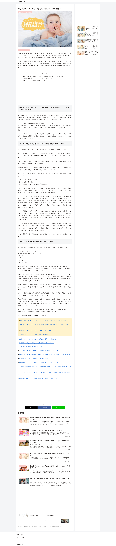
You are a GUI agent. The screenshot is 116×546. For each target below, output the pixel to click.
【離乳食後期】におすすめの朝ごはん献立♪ (31, 346)
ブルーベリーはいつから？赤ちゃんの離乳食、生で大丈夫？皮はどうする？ (39, 350)
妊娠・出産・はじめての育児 (24, 49)
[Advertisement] (45, 93)
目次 (43, 73)
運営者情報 (20, 535)
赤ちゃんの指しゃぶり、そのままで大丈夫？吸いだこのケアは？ (37, 330)
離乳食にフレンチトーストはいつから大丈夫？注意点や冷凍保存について (39, 339)
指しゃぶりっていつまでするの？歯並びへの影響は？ (34, 334)
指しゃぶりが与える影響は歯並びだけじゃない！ (36, 80)
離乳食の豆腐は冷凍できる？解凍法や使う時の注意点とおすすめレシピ (38, 378)
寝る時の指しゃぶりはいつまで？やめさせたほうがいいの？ (38, 78)
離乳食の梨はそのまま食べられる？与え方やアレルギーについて (36, 358)
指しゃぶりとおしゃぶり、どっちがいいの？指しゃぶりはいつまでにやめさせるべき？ (44, 320)
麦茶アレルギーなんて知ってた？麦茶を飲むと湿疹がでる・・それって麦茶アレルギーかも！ (44, 354)
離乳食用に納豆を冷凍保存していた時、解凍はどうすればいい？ (36, 343)
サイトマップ (20, 537)
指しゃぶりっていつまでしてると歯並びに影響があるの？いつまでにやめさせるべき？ (45, 76)
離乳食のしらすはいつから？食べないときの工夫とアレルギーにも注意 (38, 362)
